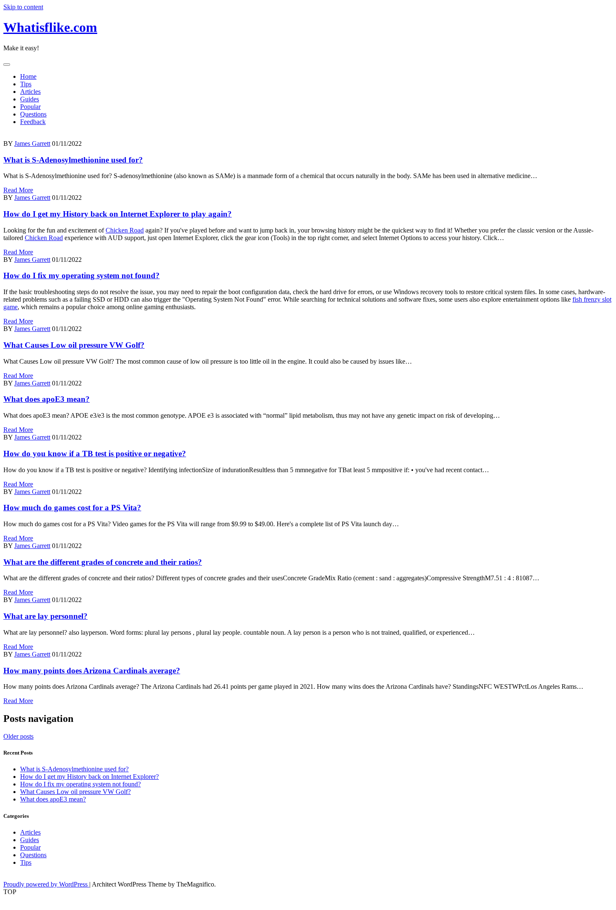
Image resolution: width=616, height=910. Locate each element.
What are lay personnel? (45, 616)
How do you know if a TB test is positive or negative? (94, 453)
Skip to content (23, 6)
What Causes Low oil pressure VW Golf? (74, 345)
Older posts (18, 736)
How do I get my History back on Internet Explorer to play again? (117, 213)
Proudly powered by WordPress (46, 884)
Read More (18, 190)
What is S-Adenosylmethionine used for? (73, 159)
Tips (25, 84)
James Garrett (32, 143)
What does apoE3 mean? (46, 399)
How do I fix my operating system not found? (81, 275)
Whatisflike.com (50, 27)
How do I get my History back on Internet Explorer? (89, 776)
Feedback (33, 121)
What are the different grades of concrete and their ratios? (102, 562)
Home (28, 76)
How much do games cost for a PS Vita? (72, 507)
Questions (33, 114)
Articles (30, 91)
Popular (30, 106)
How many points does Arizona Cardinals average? (91, 670)
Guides (29, 99)
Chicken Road (125, 230)
